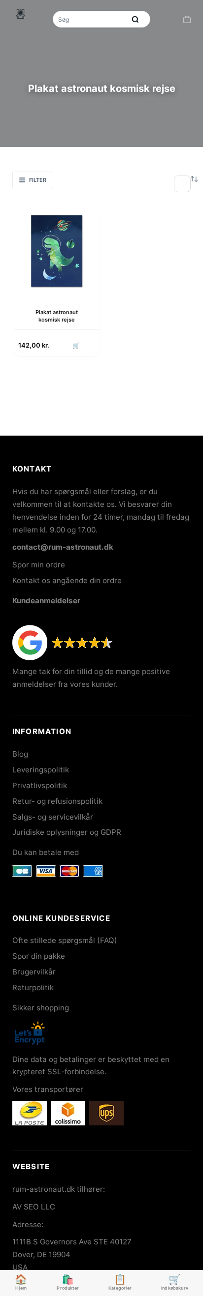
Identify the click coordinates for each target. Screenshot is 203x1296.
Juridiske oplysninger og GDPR (66, 832)
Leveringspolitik (40, 769)
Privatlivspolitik (39, 785)
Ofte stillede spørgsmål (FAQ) (64, 940)
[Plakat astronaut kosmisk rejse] (56, 250)
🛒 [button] (76, 345)
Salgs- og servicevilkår (52, 817)
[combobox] (90, 19)
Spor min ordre (38, 564)
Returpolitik (33, 987)
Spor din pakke (38, 956)
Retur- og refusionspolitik (57, 801)
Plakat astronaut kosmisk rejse (56, 316)
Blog (20, 754)
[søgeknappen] (135, 19)
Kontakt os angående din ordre (67, 580)
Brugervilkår (34, 971)
